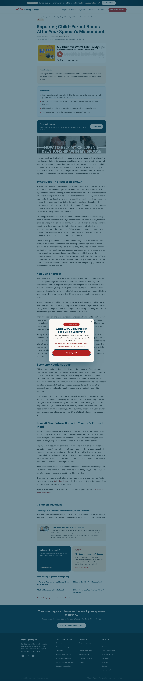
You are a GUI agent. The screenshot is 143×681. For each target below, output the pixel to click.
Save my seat (71, 353)
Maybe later (71, 358)
